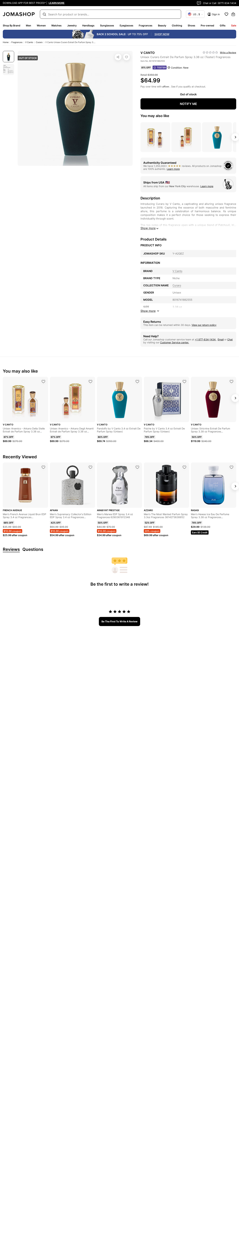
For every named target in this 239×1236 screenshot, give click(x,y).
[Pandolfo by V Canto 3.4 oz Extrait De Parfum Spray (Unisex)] (137, 381)
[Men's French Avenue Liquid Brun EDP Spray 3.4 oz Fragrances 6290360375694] (43, 467)
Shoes (191, 25)
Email (221, 339)
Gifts (223, 25)
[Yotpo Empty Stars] (210, 52)
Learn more (173, 168)
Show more (148, 228)
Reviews (11, 549)
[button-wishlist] (226, 14)
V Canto (29, 42)
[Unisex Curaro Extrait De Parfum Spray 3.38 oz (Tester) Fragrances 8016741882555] (126, 57)
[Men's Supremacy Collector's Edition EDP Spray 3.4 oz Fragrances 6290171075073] (90, 467)
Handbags (88, 25)
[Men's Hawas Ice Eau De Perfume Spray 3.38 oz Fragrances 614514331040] (231, 467)
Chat (230, 339)
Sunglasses (107, 25)
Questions (32, 549)
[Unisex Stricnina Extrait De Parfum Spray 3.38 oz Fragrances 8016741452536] (231, 381)
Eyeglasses (126, 25)
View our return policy (204, 324)
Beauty (162, 25)
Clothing (177, 25)
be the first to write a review (119, 621)
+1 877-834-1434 (205, 339)
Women (41, 25)
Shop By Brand (11, 25)
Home (6, 42)
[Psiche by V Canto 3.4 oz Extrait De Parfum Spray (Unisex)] (184, 381)
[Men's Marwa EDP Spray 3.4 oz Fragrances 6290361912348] (137, 467)
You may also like (154, 116)
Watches (56, 25)
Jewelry (72, 25)
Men (28, 25)
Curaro (39, 42)
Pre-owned (207, 25)
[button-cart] (233, 14)
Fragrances (145, 25)
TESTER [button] (161, 67)
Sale (233, 25)
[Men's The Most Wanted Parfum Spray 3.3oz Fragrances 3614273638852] (184, 467)
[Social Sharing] (118, 57)
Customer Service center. (174, 342)
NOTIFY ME (188, 104)
